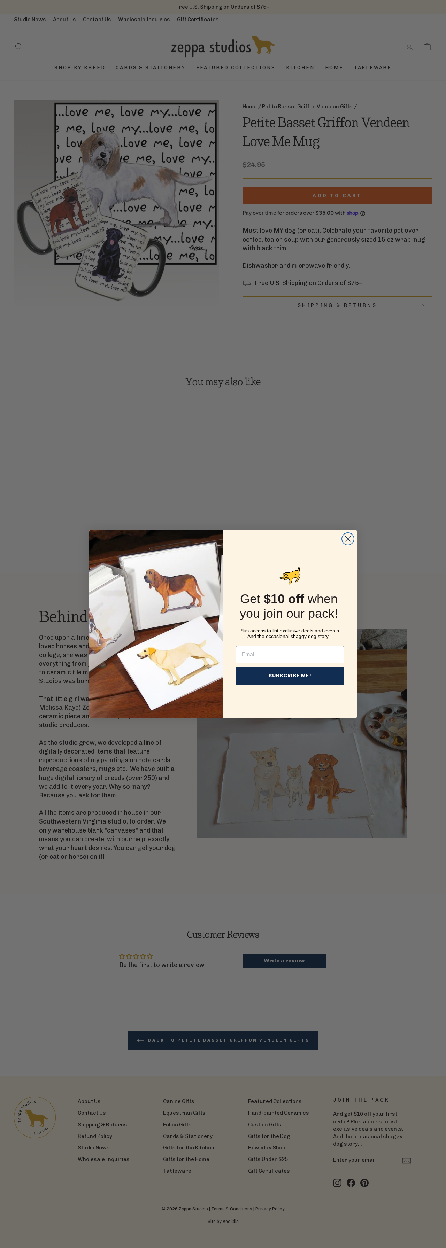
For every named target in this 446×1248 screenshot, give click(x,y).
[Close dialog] (348, 539)
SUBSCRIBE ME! (290, 675)
